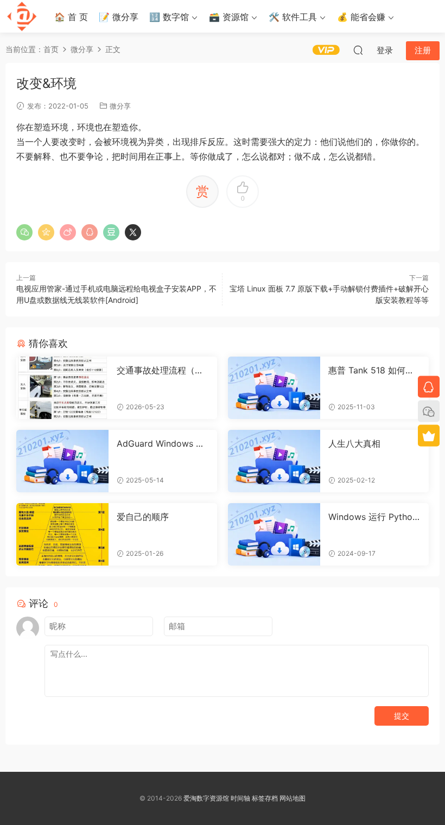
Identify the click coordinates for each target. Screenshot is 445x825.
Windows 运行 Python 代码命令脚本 (372, 516)
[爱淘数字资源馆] (21, 16)
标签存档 (265, 798)
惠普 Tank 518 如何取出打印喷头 (371, 370)
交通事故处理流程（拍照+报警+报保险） (160, 370)
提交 (401, 715)
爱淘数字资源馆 (206, 798)
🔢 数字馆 (169, 16)
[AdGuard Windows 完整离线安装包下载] (62, 461)
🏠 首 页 (71, 16)
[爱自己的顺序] (62, 534)
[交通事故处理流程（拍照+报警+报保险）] (62, 388)
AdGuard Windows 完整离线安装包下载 (161, 443)
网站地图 (292, 798)
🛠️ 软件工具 (293, 16)
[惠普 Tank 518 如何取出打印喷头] (274, 388)
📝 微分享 (118, 16)
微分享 (120, 105)
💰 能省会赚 (361, 16)
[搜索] (358, 50)
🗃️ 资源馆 (229, 16)
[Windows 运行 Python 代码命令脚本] (274, 534)
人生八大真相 (354, 443)
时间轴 (240, 798)
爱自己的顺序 (143, 516)
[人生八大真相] (274, 461)
